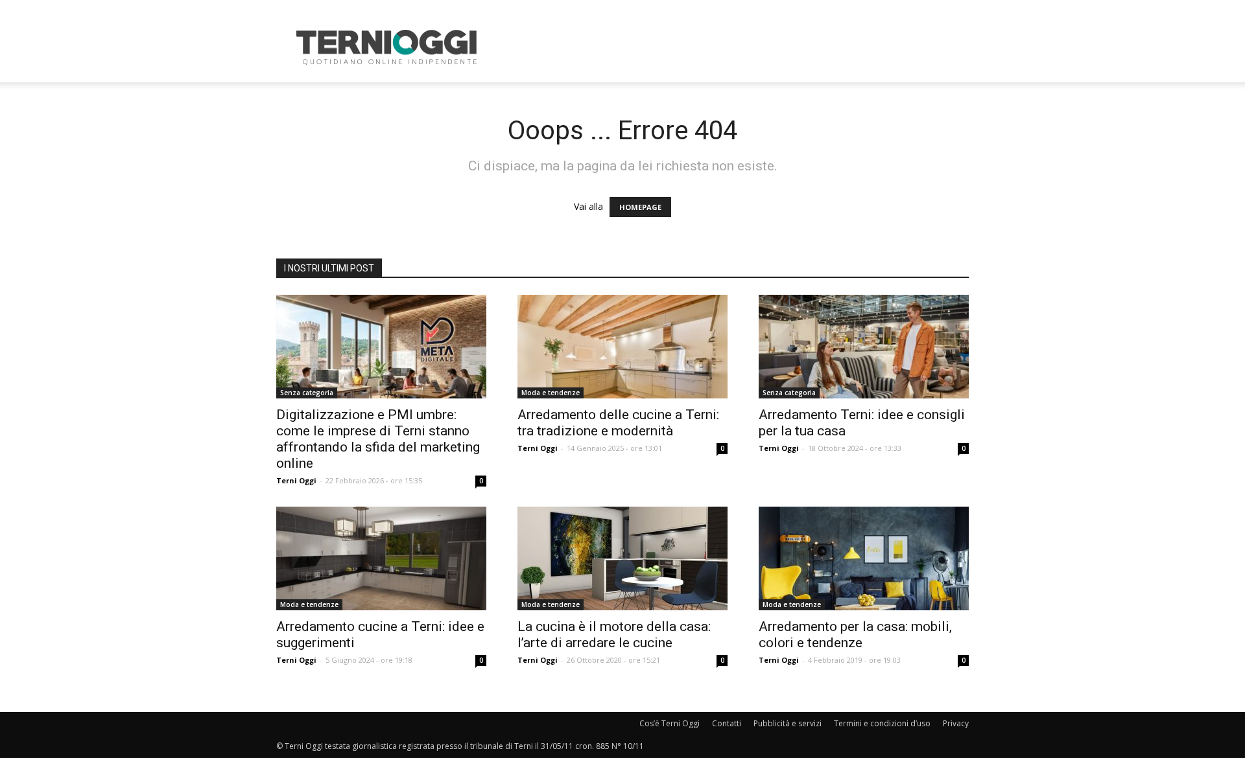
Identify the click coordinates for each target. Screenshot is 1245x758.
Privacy (956, 723)
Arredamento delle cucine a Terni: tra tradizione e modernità (618, 423)
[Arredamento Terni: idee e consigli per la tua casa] (864, 346)
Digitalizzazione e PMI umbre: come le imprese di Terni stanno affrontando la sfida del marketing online (378, 439)
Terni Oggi (296, 480)
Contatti (726, 723)
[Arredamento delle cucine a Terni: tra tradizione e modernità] (622, 346)
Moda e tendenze (550, 392)
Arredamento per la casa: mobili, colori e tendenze (855, 634)
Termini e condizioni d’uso (882, 723)
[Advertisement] (733, 47)
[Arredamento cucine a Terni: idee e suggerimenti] (381, 558)
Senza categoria (306, 392)
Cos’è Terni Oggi (669, 723)
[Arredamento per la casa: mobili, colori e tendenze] (864, 558)
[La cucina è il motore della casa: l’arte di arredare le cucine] (622, 558)
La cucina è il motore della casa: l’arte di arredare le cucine (614, 634)
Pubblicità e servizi (787, 723)
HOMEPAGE (640, 207)
